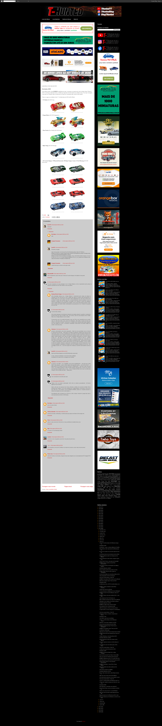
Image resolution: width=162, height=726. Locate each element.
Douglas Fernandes (55, 241)
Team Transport (109, 495)
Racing (111, 490)
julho (101, 538)
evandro (49, 436)
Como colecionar (108, 476)
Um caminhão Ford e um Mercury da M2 (107, 606)
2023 (100, 511)
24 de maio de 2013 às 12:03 (62, 234)
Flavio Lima (50, 453)
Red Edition (107, 491)
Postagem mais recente (48, 486)
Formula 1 (109, 479)
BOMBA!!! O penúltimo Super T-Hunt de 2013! (109, 628)
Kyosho (118, 484)
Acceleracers (99, 473)
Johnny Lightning (104, 484)
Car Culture (105, 474)
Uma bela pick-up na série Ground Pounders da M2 (110, 659)
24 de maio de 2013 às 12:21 (68, 294)
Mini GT (105, 487)
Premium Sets (100, 490)
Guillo (119, 481)
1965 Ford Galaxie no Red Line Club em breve (109, 607)
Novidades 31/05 (103, 545)
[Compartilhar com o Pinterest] (59, 217)
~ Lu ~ (49, 445)
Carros (110, 474)
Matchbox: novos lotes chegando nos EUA (108, 622)
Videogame (117, 497)
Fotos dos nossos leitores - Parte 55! (107, 612)
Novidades (47, 217)
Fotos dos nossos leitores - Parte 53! (107, 678)
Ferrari (98, 479)
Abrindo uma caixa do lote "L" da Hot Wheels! (108, 690)
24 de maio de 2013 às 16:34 (56, 428)
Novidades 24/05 (103, 582)
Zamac (109, 498)
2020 (100, 516)
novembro (102, 531)
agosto (101, 536)
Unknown (53, 329)
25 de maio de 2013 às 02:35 (57, 445)
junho (101, 539)
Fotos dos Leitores (115, 479)
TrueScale (108, 497)
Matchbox (117, 486)
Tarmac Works (100, 495)
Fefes (49, 420)
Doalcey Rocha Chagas (56, 294)
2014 (100, 526)
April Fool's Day (105, 473)
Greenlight (114, 481)
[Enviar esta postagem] (48, 215)
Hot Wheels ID (106, 483)
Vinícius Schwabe (51, 411)
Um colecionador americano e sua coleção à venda (110, 677)
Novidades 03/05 (103, 684)
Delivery (98, 478)
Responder (50, 228)
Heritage (99, 482)
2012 (100, 706)
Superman (113, 494)
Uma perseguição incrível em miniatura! (107, 575)
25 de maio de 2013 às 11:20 (58, 374)
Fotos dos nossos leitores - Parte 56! (107, 577)
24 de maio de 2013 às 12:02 (57, 224)
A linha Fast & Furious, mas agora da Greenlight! (109, 561)
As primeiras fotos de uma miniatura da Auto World (109, 554)
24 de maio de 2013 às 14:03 (62, 329)
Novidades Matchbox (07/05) (105, 671)
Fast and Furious (116, 478)
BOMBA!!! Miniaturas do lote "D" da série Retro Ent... (110, 658)
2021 (100, 515)
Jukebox (110, 484)
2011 (100, 708)
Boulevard (99, 474)
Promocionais (106, 490)
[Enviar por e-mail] (52, 217)
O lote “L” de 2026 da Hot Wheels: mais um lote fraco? (112, 290)
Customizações (113, 477)
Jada (98, 484)
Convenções (115, 476)
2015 (100, 525)
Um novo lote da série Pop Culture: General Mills (109, 654)
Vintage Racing (100, 498)
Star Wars (108, 494)
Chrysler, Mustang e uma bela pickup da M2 (108, 636)
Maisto (105, 486)
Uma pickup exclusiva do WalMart (106, 669)
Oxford (106, 489)
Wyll (48, 428)
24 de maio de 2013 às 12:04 (60, 273)
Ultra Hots (112, 497)
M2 (102, 486)
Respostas (51, 231)
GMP (109, 481)
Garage (98, 481)
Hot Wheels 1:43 (116, 482)
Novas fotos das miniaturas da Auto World (108, 624)
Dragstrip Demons (104, 478)
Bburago (118, 473)
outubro (101, 533)
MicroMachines (99, 487)
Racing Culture (99, 491)
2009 (100, 711)
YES (106, 498)
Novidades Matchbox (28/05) (105, 568)
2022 (100, 513)
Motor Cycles (112, 487)
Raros (104, 491)
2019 (100, 518)
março (101, 701)
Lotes (99, 486)
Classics (101, 476)
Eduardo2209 (50, 273)
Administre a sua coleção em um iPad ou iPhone (109, 601)
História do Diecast (67, 19)
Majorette (109, 486)
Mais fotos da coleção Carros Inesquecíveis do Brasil (110, 631)
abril (101, 699)
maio (101, 541)
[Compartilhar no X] (56, 217)
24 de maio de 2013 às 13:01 (58, 309)
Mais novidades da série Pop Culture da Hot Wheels (110, 599)
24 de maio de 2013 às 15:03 (56, 420)
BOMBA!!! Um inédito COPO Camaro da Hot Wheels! (110, 579)
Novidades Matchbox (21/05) (105, 602)
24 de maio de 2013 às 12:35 (69, 263)
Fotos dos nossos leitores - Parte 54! (107, 647)
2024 (100, 510)
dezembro (102, 529)
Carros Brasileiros (116, 474)
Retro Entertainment (115, 491)
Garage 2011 (104, 481)
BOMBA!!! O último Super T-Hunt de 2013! (108, 604)
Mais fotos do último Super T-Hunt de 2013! (108, 580)
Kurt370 (49, 224)
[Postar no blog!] (54, 217)
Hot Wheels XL (112, 483)
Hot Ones (112, 482)
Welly (105, 498)
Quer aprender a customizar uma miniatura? (108, 686)
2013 (100, 528)
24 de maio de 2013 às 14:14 (61, 351)
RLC (98, 493)
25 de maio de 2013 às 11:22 (58, 381)
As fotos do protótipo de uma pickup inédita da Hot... (110, 574)
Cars (98, 476)
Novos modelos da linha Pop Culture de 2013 (108, 569)
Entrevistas (110, 478)
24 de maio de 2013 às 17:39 (57, 436)
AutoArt (115, 473)
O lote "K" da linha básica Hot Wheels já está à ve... (110, 680)
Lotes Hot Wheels (46, 19)
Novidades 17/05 (103, 616)
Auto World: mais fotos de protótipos (107, 618)
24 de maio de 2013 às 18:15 (62, 361)
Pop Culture (112, 489)
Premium (118, 489)
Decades (118, 477)
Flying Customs (103, 479)
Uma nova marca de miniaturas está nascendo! (109, 656)
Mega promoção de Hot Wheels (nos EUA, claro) (109, 695)
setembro (102, 534)
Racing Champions (116, 490)
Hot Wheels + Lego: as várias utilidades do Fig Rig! (109, 547)
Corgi (102, 477)
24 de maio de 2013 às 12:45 (62, 411)
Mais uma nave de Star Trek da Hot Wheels (108, 675)
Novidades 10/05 (103, 650)
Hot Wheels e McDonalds (104, 630)
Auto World (111, 473)
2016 (100, 523)
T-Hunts (118, 494)
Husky (116, 483)
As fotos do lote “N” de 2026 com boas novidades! (111, 299)
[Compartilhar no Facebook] (57, 217)
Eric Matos (53, 234)
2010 (100, 710)
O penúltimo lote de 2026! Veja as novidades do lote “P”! (112, 315)
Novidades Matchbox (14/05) (105, 637)
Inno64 (118, 483)
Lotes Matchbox (56, 19)
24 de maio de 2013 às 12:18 (69, 241)
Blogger (83, 721)
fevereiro (101, 703)
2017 (100, 521)
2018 (100, 520)
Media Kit (76, 19)
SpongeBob (103, 494)
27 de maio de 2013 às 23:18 (59, 453)
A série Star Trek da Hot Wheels (106, 589)
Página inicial (68, 486)
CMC (104, 476)
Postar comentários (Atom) (51, 489)
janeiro (101, 704)
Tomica (115, 495)
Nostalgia (118, 487)
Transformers (103, 497)
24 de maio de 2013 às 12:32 (61, 247)
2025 (100, 508)
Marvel (112, 486)
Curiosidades (106, 477)
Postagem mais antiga (86, 486)
